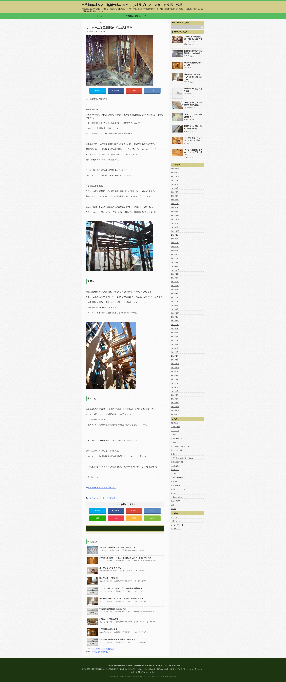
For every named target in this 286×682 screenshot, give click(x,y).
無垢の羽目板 (175, 485)
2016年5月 (175, 387)
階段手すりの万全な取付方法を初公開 (193, 127)
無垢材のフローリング (179, 489)
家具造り (174, 454)
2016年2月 (175, 399)
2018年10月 (175, 274)
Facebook (116, 90)
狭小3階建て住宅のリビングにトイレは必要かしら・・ (121, 598)
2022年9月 (175, 180)
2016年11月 (175, 364)
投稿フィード (175, 521)
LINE (97, 518)
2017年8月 (175, 329)
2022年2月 (175, 208)
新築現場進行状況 (177, 462)
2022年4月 (175, 200)
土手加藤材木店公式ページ (135, 16)
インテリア (175, 431)
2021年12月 (175, 215)
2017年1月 (175, 356)
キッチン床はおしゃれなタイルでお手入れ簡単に (193, 152)
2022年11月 (175, 172)
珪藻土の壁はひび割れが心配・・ (193, 64)
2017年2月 (175, 352)
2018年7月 (175, 286)
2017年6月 (175, 336)
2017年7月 (175, 332)
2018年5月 (175, 293)
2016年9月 (175, 372)
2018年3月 (175, 301)
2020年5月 (175, 247)
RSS (134, 518)
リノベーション (95, 498)
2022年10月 (175, 176)
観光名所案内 (175, 501)
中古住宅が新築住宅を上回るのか (112, 609)
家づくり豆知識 (109, 498)
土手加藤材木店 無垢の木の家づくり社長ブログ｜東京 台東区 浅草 (132, 5)
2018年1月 (175, 309)
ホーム (99, 16)
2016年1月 (175, 403)
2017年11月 (175, 317)
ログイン (174, 517)
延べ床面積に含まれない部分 (193, 90)
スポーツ (174, 435)
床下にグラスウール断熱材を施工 (193, 115)
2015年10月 (175, 414)
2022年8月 (175, 184)
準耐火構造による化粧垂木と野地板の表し (193, 104)
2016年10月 (175, 368)
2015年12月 (175, 407)
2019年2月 (175, 262)
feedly (153, 518)
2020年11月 (175, 235)
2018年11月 (175, 270)
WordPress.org (176, 529)
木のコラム (175, 470)
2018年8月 (175, 282)
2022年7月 (175, 188)
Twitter (98, 90)
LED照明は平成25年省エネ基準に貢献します (117, 639)
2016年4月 (175, 391)
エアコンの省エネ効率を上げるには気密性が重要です (120, 588)
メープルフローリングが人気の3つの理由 (193, 139)
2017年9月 (175, 325)
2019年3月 (175, 258)
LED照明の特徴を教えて (109, 629)
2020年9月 (175, 239)
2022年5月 (175, 196)
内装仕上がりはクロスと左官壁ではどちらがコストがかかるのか (125, 558)
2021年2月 (175, 227)
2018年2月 (175, 305)
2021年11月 (175, 219)
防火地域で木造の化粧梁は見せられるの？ (193, 52)
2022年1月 (175, 211)
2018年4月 (175, 297)
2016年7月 (175, 379)
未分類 (173, 474)
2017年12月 (175, 313)
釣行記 (173, 509)
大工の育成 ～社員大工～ (180, 446)
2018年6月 (175, 290)
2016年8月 (175, 375)
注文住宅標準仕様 (177, 477)
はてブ (152, 90)
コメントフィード (177, 525)
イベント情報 (175, 427)
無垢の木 (174, 481)
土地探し (174, 442)
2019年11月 (175, 254)
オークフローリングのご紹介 (103, 649)
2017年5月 (175, 340)
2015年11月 (175, 411)
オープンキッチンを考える (110, 568)
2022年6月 (175, 192)
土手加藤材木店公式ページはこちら (102, 488)
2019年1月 (175, 266)
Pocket (116, 518)
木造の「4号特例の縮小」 (109, 619)
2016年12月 (175, 360)
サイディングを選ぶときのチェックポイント (117, 547)
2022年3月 (175, 204)
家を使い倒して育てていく (110, 578)
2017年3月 (175, 348)
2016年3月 (175, 395)
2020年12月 (175, 231)
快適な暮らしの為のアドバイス (182, 458)
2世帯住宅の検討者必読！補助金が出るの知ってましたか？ (193, 39)
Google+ (134, 90)
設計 (172, 505)
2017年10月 (175, 321)
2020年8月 (175, 243)
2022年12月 (175, 169)
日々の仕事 (175, 466)
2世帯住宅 (174, 423)
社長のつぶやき (176, 497)
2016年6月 (175, 383)
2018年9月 (175, 278)
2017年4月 (175, 344)
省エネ (173, 493)
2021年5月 (175, 223)
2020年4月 (175, 250)
